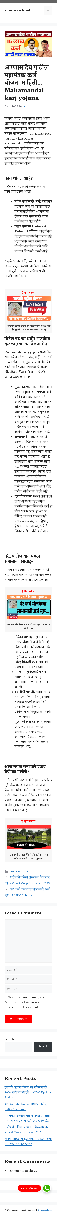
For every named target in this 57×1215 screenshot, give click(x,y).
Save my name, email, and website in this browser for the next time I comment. (30, 1002)
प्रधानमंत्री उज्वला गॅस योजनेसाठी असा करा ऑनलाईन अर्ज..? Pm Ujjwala (27, 1118)
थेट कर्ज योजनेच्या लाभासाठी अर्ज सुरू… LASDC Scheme (28, 1107)
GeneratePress (45, 1210)
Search (9, 1039)
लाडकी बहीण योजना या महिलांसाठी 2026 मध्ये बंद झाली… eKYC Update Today (28, 1092)
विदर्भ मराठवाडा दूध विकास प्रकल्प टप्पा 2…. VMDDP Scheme (28, 1141)
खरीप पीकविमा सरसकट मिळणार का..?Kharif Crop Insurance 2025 (28, 1130)
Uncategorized (20, 871)
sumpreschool (17, 10)
